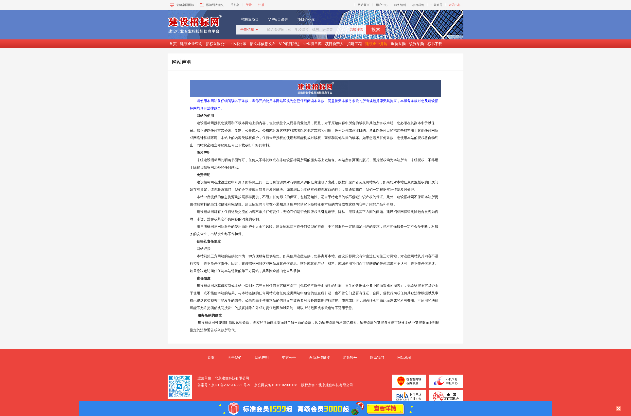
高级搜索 (356, 30)
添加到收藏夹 (215, 4)
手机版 (235, 4)
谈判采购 (416, 44)
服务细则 (400, 4)
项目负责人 (334, 44)
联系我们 (377, 358)
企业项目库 (312, 44)
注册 (261, 4)
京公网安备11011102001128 (275, 385)
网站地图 (404, 358)
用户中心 (382, 4)
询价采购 (398, 44)
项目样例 (418, 4)
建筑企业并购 (376, 44)
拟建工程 (354, 44)
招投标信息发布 (263, 44)
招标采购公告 (217, 44)
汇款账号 (436, 4)
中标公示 (238, 44)
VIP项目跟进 (278, 19)
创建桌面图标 (185, 4)
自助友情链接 (319, 358)
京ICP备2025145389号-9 (230, 385)
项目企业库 (306, 19)
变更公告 (289, 358)
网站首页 (363, 4)
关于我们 (235, 358)
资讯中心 (454, 4)
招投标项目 (250, 19)
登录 (249, 4)
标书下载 (434, 44)
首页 (173, 44)
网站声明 (262, 358)
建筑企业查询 (191, 44)
